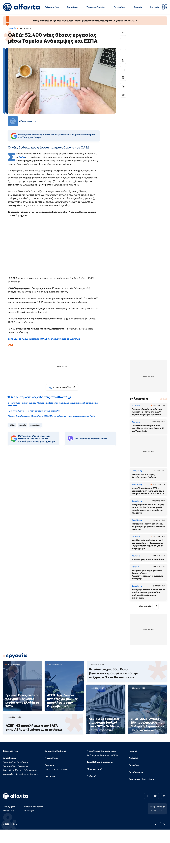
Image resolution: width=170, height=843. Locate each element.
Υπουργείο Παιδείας (95, 7)
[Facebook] (123, 52)
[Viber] (123, 78)
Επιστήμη (134, 765)
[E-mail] (123, 94)
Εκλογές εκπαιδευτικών (27, 774)
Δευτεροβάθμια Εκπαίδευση (16, 766)
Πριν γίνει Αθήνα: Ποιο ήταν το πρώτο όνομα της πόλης (34, 411)
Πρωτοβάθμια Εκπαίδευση (15, 762)
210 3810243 (156, 810)
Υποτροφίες (8, 774)
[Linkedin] (123, 69)
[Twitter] (123, 61)
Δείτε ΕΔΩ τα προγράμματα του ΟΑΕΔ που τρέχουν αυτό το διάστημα (44, 338)
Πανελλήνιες (120, 7)
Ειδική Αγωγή (30, 770)
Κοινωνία (154, 7)
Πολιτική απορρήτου (33, 806)
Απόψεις (133, 757)
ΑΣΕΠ (47, 769)
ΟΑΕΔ (21, 157)
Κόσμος (133, 750)
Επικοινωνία (8, 810)
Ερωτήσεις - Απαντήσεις (141, 779)
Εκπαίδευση (72, 7)
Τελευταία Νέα (52, 7)
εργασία (16, 655)
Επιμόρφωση (136, 772)
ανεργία (22, 425)
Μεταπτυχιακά (94, 769)
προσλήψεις (35, 425)
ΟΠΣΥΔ (114, 755)
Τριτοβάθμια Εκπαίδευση (100, 761)
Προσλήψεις (66, 769)
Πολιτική (91, 776)
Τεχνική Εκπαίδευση (12, 770)
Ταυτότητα (29, 810)
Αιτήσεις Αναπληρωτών (98, 755)
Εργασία (138, 7)
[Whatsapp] (123, 86)
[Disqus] (64, 486)
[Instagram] (156, 796)
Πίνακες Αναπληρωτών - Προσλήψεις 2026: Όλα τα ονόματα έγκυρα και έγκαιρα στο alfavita (51, 416)
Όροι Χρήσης (9, 806)
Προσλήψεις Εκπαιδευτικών (101, 750)
